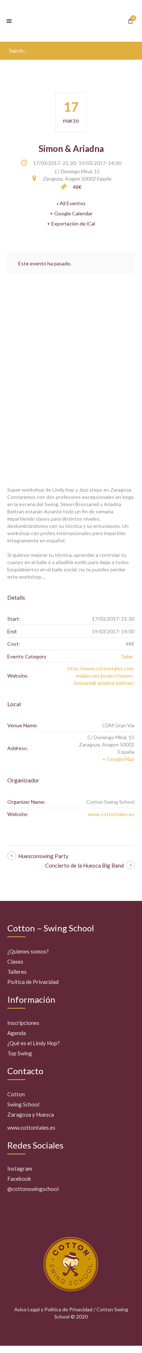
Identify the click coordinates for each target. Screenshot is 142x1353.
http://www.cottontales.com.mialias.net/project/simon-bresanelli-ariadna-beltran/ (101, 675)
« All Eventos (71, 203)
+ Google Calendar (71, 213)
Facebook (19, 1178)
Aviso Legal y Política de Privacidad (53, 1309)
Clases (15, 961)
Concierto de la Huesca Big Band (84, 865)
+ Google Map (118, 759)
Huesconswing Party (43, 856)
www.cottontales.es (111, 814)
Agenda (16, 1033)
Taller (127, 656)
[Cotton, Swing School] (71, 21)
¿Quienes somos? (28, 951)
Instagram (19, 1168)
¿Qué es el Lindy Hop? (33, 1043)
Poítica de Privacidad (33, 981)
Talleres (17, 971)
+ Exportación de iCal (71, 223)
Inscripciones (23, 1022)
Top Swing (19, 1053)
